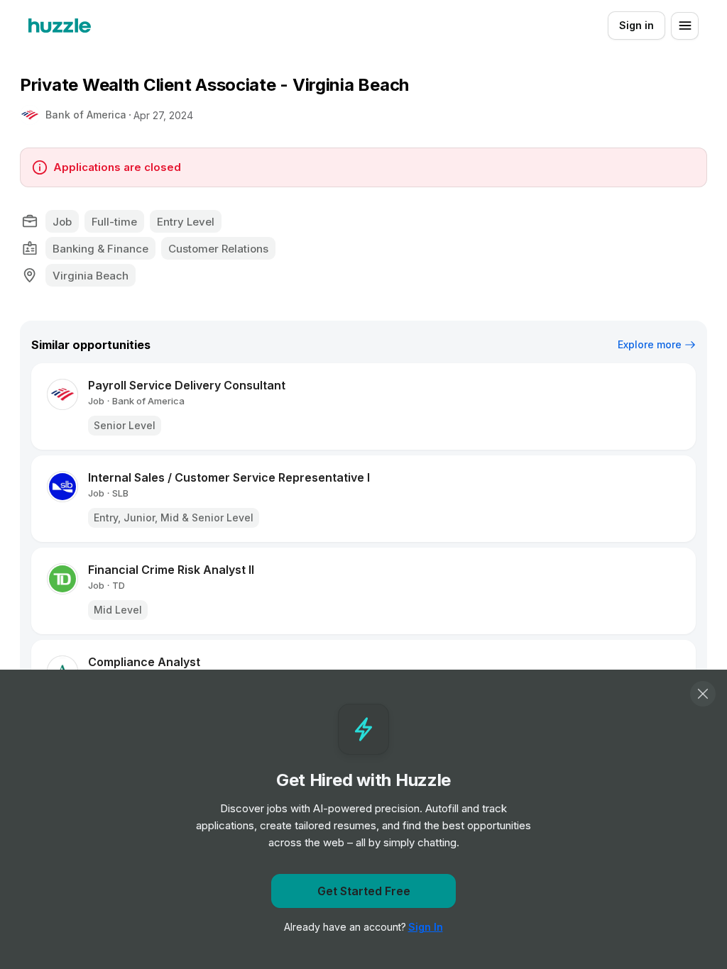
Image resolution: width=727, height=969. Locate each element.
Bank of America (85, 115)
